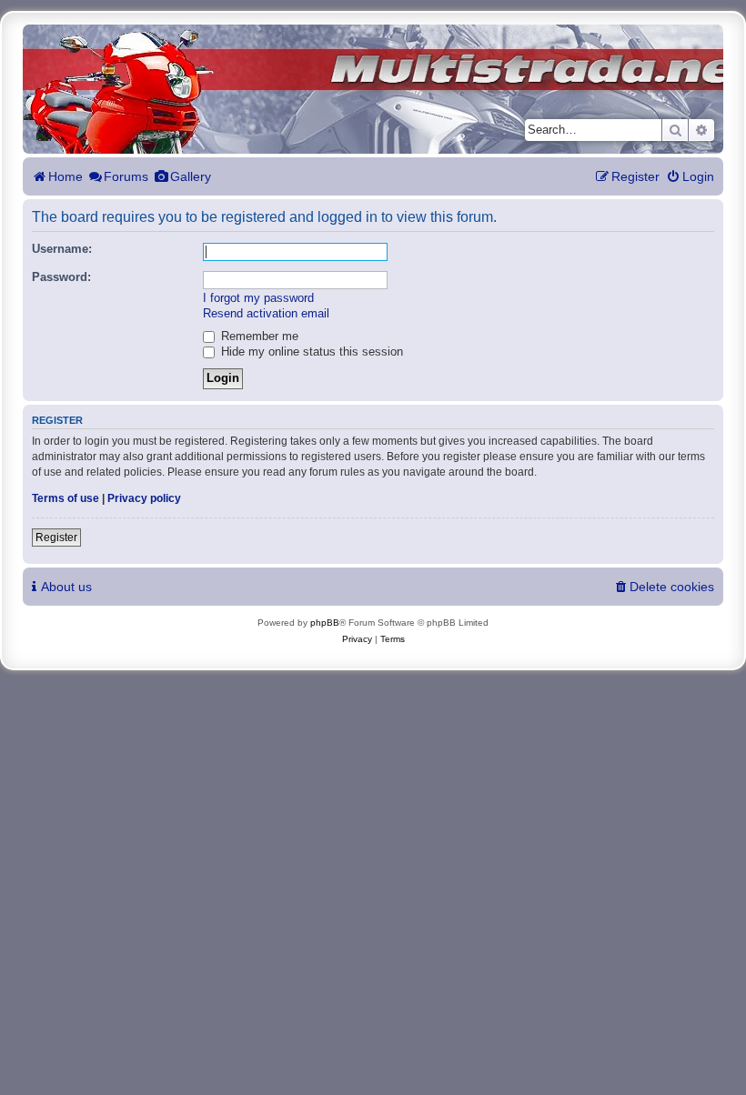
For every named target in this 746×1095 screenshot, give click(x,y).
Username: (62, 249)
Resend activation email (266, 313)
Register (56, 537)
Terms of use (65, 498)
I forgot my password (258, 298)
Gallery (190, 176)
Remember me (257, 336)
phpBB (324, 623)
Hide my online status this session (310, 352)
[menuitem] (690, 177)
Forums (126, 176)
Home (65, 176)
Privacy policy (144, 498)
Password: (61, 277)
